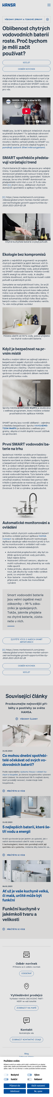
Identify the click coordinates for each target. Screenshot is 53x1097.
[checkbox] (6, 1075)
